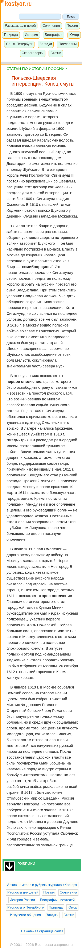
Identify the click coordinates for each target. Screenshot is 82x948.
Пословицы (68, 44)
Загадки (46, 44)
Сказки (55, 53)
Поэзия (72, 25)
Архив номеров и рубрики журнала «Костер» (42, 885)
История (31, 35)
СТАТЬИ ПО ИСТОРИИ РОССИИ (36, 69)
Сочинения (51, 25)
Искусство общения (25, 915)
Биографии (53, 35)
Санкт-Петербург (19, 44)
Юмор (74, 35)
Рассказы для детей (20, 25)
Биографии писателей (57, 900)
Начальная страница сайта (42, 931)
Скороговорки (33, 53)
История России (22, 900)
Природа (11, 35)
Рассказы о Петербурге (25, 907)
